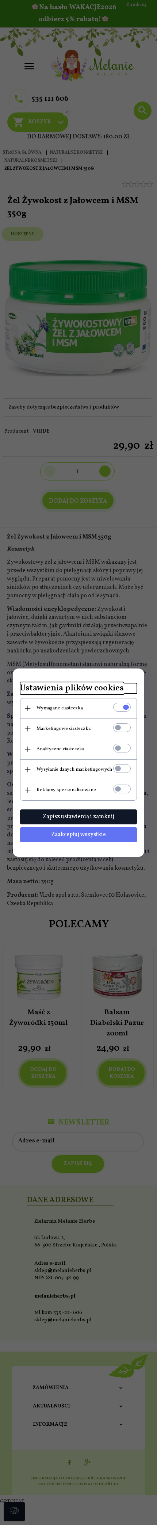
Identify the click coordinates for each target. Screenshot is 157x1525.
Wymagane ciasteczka (60, 708)
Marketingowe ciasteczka (64, 728)
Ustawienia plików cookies (72, 688)
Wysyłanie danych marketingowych (74, 769)
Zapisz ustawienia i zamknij (78, 817)
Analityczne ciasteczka (60, 749)
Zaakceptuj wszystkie (78, 835)
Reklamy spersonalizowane (66, 790)
